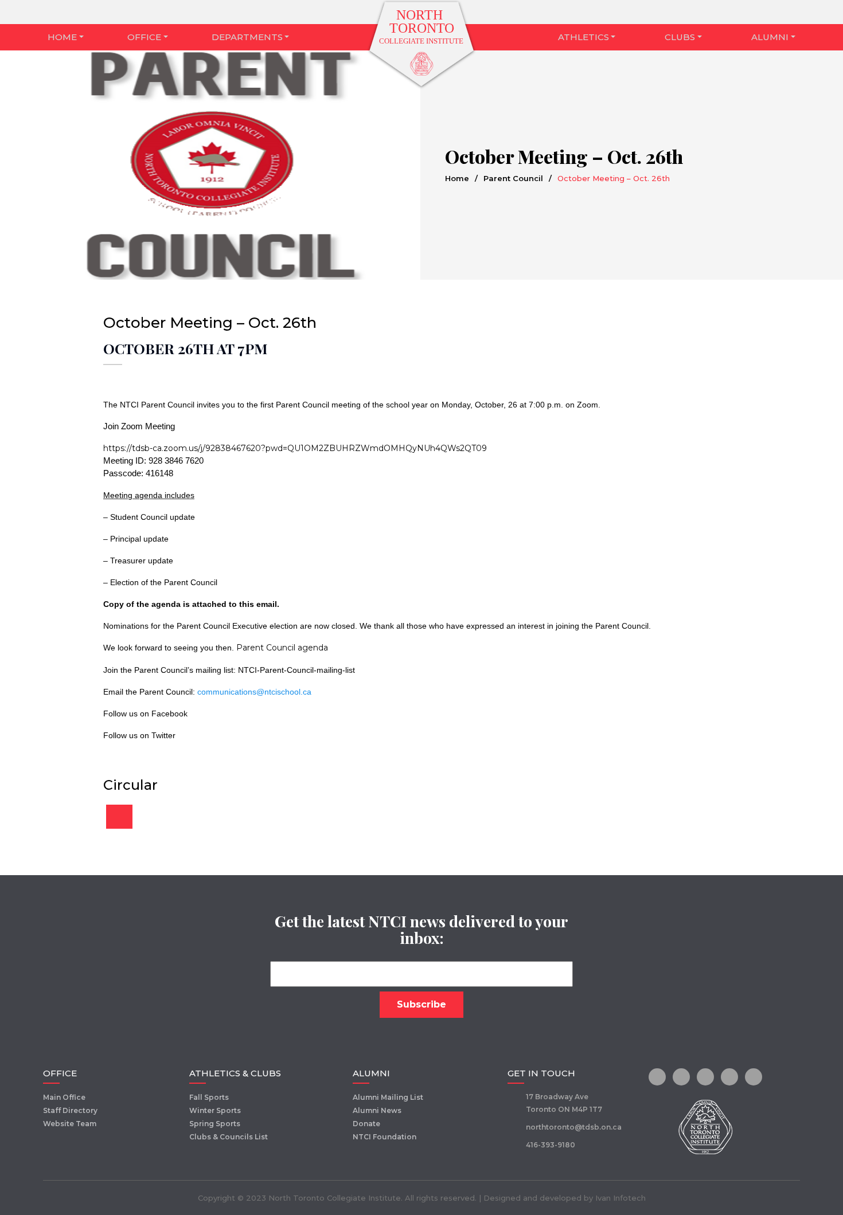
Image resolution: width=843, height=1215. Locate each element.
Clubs (680, 37)
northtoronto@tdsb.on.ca (574, 1127)
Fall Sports (209, 1097)
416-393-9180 (550, 1144)
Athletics (583, 37)
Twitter (163, 735)
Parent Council (513, 178)
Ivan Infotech (620, 1197)
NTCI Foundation (384, 1136)
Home (62, 37)
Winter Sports (215, 1110)
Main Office (64, 1097)
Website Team (69, 1123)
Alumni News (377, 1110)
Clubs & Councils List (228, 1136)
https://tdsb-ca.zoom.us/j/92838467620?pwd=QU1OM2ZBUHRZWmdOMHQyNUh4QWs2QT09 (295, 448)
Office (144, 37)
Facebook (169, 713)
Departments (247, 37)
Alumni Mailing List (388, 1097)
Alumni (770, 37)
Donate (366, 1123)
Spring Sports (214, 1123)
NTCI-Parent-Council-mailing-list (296, 670)
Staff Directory (70, 1110)
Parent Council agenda (282, 647)
